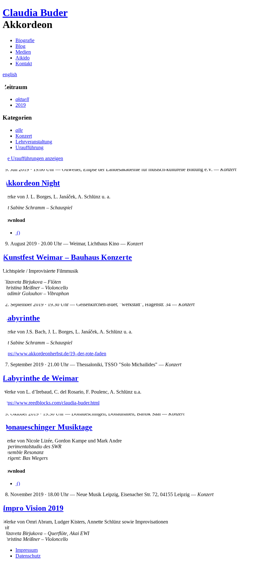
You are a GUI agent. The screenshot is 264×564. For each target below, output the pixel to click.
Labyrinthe (21, 318)
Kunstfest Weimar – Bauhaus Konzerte (67, 257)
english (10, 74)
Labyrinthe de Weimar (41, 378)
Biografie (24, 40)
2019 (20, 105)
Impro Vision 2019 (33, 508)
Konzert (23, 136)
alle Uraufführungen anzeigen (33, 158)
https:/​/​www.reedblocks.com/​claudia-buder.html (51, 402)
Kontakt (23, 63)
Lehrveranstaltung (33, 141)
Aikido (22, 57)
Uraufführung (29, 147)
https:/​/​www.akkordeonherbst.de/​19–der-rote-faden (54, 353)
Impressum (26, 550)
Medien (23, 52)
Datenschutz (28, 556)
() (17, 232)
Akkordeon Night (31, 183)
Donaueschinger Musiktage (47, 427)
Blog (20, 46)
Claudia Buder (35, 12)
